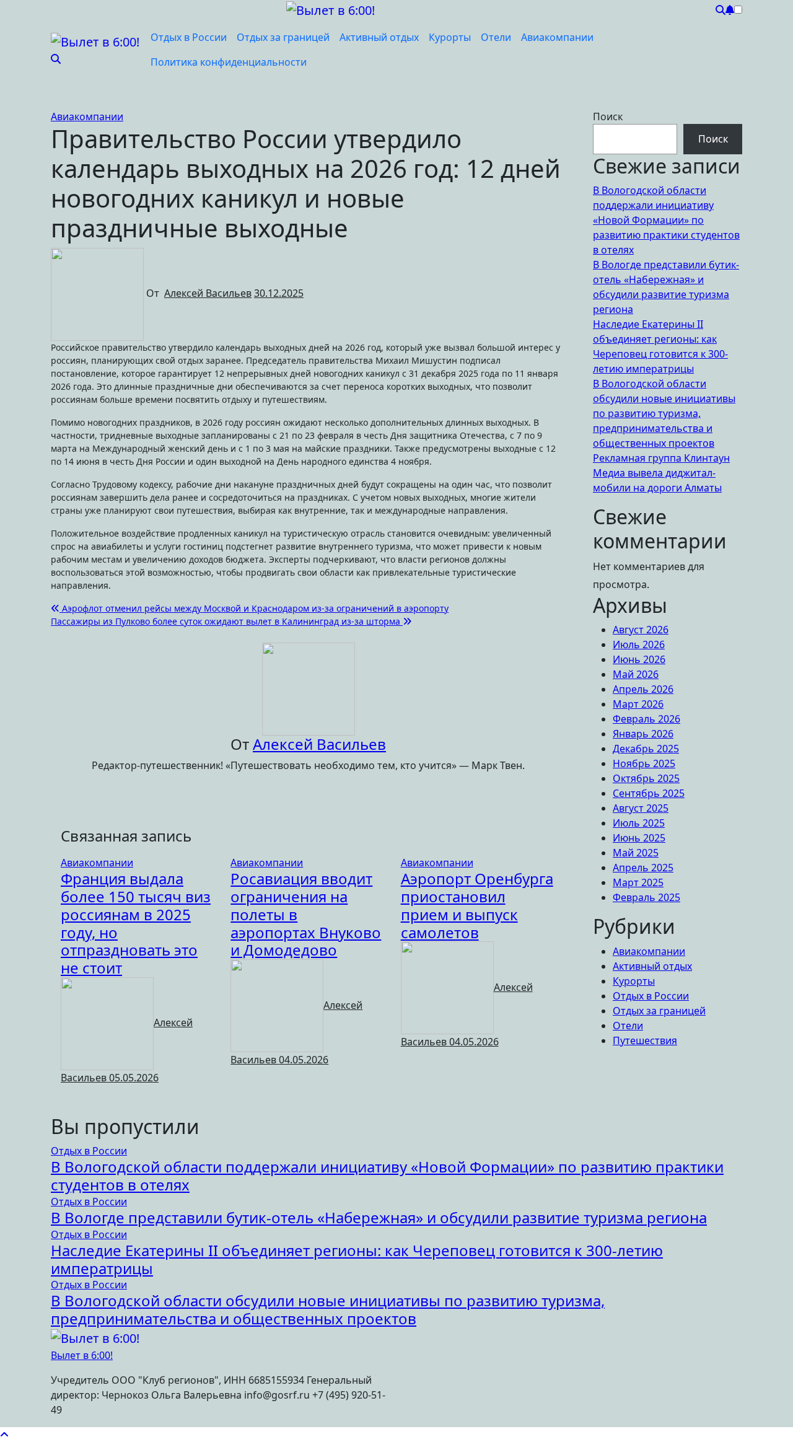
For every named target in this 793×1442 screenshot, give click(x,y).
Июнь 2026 (639, 659)
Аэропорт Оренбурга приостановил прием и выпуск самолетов (477, 905)
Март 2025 (638, 882)
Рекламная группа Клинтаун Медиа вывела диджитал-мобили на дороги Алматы (661, 473)
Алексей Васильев (208, 293)
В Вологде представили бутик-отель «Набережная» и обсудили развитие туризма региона (379, 1217)
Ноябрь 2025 (644, 763)
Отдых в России (189, 37)
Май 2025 (636, 852)
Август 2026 (640, 629)
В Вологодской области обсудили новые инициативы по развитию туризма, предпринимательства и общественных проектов (664, 413)
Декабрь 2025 (646, 748)
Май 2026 (636, 674)
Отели (496, 37)
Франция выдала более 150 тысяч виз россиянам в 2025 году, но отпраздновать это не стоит (136, 923)
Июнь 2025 (639, 838)
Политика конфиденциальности (229, 62)
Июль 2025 (639, 823)
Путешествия (645, 1040)
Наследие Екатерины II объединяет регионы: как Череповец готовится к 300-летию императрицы (357, 1259)
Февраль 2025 (646, 897)
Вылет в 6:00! (82, 1355)
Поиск (608, 116)
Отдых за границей (283, 37)
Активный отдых (379, 37)
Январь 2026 (643, 734)
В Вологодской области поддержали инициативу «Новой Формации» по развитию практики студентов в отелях (666, 220)
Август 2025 (640, 808)
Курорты (450, 37)
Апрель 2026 (643, 689)
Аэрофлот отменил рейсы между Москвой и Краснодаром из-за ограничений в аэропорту (254, 608)
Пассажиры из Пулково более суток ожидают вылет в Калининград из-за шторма (227, 621)
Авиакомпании (557, 37)
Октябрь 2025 (646, 778)
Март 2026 (638, 704)
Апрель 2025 (643, 867)
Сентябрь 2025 (649, 793)
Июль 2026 (639, 644)
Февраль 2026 (646, 719)
